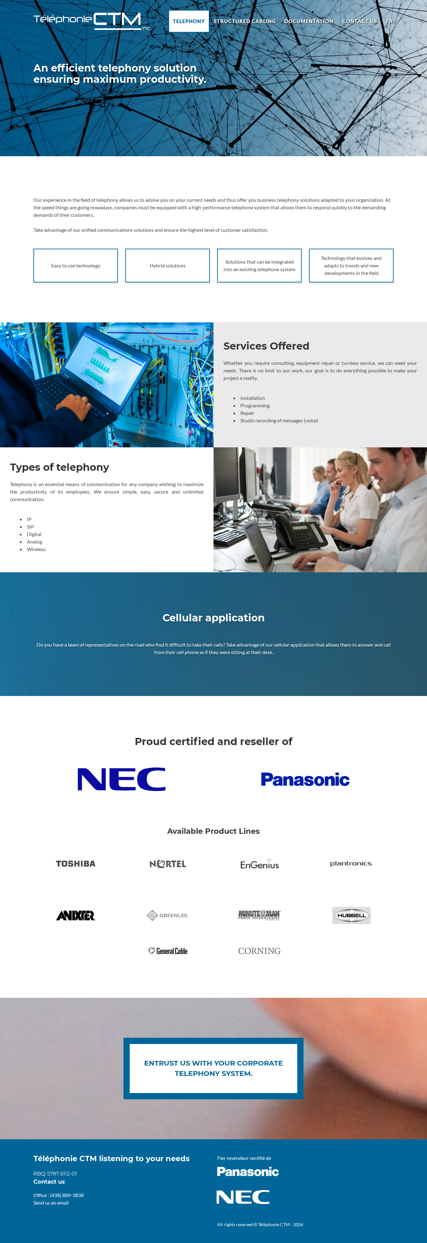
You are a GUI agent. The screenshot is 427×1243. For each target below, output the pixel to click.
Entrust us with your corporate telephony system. (213, 1068)
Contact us (359, 21)
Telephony (189, 21)
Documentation (309, 21)
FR (389, 21)
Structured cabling (245, 21)
